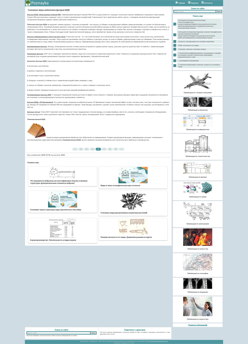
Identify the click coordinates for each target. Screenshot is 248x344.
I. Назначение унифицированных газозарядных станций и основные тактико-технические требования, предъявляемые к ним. (199, 55)
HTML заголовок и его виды (188, 45)
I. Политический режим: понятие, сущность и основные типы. (199, 66)
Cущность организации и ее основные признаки (196, 41)
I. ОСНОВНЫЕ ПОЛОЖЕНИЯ (188, 61)
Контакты (208, 3)
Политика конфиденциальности (158, 341)
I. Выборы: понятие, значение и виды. (192, 49)
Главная (181, 3)
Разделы (194, 3)
